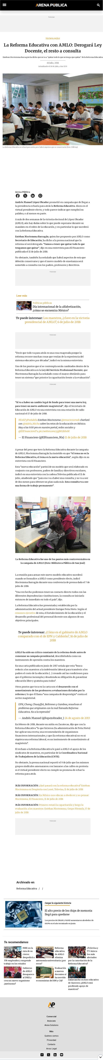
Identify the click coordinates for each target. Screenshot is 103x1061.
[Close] (67, 511)
